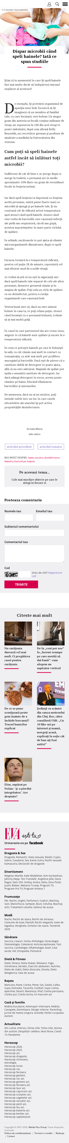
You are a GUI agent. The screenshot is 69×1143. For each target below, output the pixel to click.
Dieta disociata (31, 969)
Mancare (9, 984)
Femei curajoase (54, 1012)
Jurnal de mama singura (18, 1012)
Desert (20, 991)
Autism (8, 1016)
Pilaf (40, 991)
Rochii (13, 900)
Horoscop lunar (13, 1065)
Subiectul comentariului (21, 527)
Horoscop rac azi (14, 1078)
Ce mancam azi (43, 994)
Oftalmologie (36, 947)
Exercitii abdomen (39, 966)
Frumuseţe (12, 897)
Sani (7, 903)
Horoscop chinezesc (16, 1059)
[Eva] (11, 4)
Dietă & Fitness (15, 959)
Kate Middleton (33, 875)
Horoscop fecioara (15, 1072)
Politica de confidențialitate (17, 1133)
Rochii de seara (22, 919)
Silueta (45, 969)
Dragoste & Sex (14, 853)
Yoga (51, 963)
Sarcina (8, 941)
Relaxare (42, 963)
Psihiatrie (35, 951)
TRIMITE (21, 584)
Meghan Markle (13, 875)
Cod (7, 568)
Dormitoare (23, 1009)
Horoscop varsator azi (17, 1100)
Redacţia (60, 1133)
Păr (6, 900)
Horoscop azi (12, 1053)
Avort (48, 947)
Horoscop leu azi (14, 1107)
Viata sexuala (36, 857)
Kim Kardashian (52, 875)
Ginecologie (52, 941)
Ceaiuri (18, 941)
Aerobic (22, 966)
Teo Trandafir (29, 879)
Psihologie (38, 941)
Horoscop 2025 (13, 1050)
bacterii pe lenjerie (25, 461)
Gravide (38, 1012)
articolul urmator (51, 447)
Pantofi (29, 922)
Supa (7, 988)
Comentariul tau (16, 542)
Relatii (48, 857)
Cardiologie (21, 947)
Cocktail (38, 988)
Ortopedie (23, 951)
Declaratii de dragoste (31, 863)
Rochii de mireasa (42, 919)
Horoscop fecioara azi (17, 1085)
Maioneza (30, 991)
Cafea (56, 984)
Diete (7, 963)
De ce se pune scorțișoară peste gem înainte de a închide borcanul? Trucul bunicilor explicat (16, 718)
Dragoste (9, 857)
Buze (39, 903)
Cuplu (57, 857)
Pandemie (14, 1034)
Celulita (47, 903)
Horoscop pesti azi (15, 1104)
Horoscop (11, 1043)
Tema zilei (47, 1028)
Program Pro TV (13, 888)
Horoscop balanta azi (16, 1110)
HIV (14, 951)
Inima (27, 941)
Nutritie (55, 966)
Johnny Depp (12, 879)
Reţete (9, 981)
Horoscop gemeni (14, 1075)
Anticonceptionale (44, 944)
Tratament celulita (21, 907)
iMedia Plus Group (37, 1127)
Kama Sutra (37, 860)
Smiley (28, 882)
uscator (39, 457)
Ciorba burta (25, 994)
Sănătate (10, 937)
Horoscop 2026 (13, 1046)
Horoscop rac (12, 1069)
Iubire (8, 860)
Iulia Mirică (36, 429)
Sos (42, 984)
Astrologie (10, 1062)
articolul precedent (19, 447)
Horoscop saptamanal (17, 1116)
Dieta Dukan (28, 963)
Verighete (20, 925)
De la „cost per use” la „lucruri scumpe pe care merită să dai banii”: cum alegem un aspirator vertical (50, 658)
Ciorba (27, 984)
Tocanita (28, 988)
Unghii (21, 900)
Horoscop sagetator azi (17, 1097)
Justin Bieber (12, 885)
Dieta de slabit (13, 969)
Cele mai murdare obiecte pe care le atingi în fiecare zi (34, 481)
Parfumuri (33, 900)
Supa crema (51, 988)
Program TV (47, 885)
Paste (19, 984)
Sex (27, 860)
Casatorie (18, 860)
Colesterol (27, 944)
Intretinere (10, 966)
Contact (11, 1136)
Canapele (10, 1009)
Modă (8, 915)
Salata (48, 984)
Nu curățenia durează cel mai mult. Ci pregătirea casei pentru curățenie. (17, 656)
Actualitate (12, 1024)
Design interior (40, 1009)
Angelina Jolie (46, 879)
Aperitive (9, 991)
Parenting (55, 1009)
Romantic (21, 857)
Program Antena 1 (34, 888)
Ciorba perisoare (54, 991)
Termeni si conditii (43, 1133)
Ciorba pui (10, 994)
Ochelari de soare (37, 925)
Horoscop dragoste (15, 1056)
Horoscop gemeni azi (16, 1081)
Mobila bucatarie (14, 1006)
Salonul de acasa (43, 907)
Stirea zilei (33, 1028)
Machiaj (54, 900)
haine (31, 457)
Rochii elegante (44, 922)
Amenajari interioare (38, 1006)
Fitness (16, 963)
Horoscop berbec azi (16, 1113)
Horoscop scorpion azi (17, 1094)
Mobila (55, 1006)
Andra (36, 882)
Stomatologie (12, 944)
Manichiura (17, 903)
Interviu (21, 1028)
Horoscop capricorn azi (18, 1091)
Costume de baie (14, 922)
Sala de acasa (26, 972)
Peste (35, 984)
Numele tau (12, 511)
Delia (44, 882)
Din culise (10, 1028)
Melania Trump (30, 885)
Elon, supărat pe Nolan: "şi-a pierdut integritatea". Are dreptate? (17, 790)
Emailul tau (44, 511)
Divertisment (13, 872)
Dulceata (17, 988)
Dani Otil (18, 882)
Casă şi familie (14, 1002)
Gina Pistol (54, 882)
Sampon (30, 903)
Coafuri (44, 900)
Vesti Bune (47, 1031)
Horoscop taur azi (14, 1088)
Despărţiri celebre (29, 1031)
